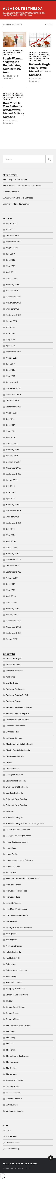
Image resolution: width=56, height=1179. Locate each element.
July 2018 (10, 327)
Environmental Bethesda (17, 786)
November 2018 (13, 302)
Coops (9, 762)
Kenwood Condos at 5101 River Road (22, 878)
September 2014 (13, 523)
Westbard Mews (13, 1092)
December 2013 (13, 559)
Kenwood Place (13, 897)
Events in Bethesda (14, 793)
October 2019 (12, 235)
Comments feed (13, 1142)
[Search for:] (28, 159)
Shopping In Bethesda (15, 988)
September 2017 (13, 351)
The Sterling (11, 1068)
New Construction (14, 946)
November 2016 (13, 394)
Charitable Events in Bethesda (19, 744)
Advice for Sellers (13, 51)
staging (9, 1000)
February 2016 (12, 449)
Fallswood (10, 811)
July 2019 (10, 254)
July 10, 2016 (9, 76)
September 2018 (13, 315)
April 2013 (10, 596)
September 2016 (13, 406)
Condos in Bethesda (15, 756)
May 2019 (10, 266)
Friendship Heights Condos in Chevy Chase (25, 823)
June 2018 (10, 333)
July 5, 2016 (34, 78)
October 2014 (12, 516)
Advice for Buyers (39, 53)
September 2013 (13, 571)
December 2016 (13, 388)
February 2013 (12, 608)
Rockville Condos (13, 982)
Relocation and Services (16, 970)
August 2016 (11, 412)
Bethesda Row (12, 731)
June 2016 (10, 425)
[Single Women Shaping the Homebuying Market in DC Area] (14, 39)
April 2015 (10, 498)
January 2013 (12, 614)
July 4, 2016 (8, 120)
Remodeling (11, 976)
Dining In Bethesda (14, 774)
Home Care (11, 848)
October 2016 (12, 400)
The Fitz (9, 1043)
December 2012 (13, 620)
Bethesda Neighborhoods (17, 719)
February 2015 (12, 504)
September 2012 (13, 633)
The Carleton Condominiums (18, 1025)
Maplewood (11, 921)
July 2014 (10, 529)
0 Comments (10, 77)
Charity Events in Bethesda (18, 750)
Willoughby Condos (15, 1111)
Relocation (10, 964)
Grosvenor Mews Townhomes (16, 203)
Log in (8, 1130)
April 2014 (10, 541)
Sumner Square (12, 1013)
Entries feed (11, 1136)
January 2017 (12, 382)
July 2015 (10, 486)
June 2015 (10, 492)
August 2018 (11, 321)
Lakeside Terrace (13, 903)
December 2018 (13, 296)
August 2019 (11, 247)
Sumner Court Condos (15, 1007)
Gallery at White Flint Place (18, 829)
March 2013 (11, 602)
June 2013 (10, 584)
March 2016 (11, 443)
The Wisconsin (12, 1074)
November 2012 (13, 627)
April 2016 (10, 437)
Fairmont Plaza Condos (16, 799)
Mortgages (11, 933)
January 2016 (12, 455)
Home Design (12, 854)
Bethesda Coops (13, 701)
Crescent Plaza (12, 768)
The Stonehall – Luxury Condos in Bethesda (22, 185)
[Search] (49, 159)
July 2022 (10, 229)
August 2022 (11, 223)
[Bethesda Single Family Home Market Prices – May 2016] (40, 40)
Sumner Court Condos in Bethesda (18, 197)
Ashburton (10, 676)
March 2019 (11, 278)
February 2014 (12, 553)
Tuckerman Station (14, 1080)
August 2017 (11, 357)
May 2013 (10, 590)
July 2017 (10, 364)
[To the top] (50, 1158)
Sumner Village (12, 1019)
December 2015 (13, 461)
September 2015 (13, 474)
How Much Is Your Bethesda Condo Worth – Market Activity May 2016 (13, 110)
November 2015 (13, 468)
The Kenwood (12, 1062)
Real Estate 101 (13, 958)
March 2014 (11, 547)
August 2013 (11, 578)
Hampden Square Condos (17, 842)
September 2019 (13, 241)
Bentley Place (12, 683)
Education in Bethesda (16, 780)
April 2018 (10, 345)
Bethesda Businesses (15, 689)
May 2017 (10, 376)
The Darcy (10, 1037)
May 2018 (10, 339)
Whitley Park (12, 1104)
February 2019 (12, 284)
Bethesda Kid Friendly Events (19, 707)
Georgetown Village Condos (18, 835)
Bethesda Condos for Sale (12, 98)
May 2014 (10, 535)
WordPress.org (13, 1148)
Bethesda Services (14, 738)
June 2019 (10, 260)
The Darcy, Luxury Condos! (15, 179)
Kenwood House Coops (16, 890)
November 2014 (13, 510)
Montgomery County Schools (19, 927)
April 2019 (10, 272)
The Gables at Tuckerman (17, 1056)
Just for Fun (11, 872)
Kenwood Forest (13, 884)
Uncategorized (12, 1086)
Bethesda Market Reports (12, 54)
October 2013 (12, 565)
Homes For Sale (13, 866)
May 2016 (10, 431)
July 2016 (10, 419)
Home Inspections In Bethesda (19, 860)
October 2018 (12, 308)
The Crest (10, 1031)
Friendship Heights (14, 817)
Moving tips (11, 939)
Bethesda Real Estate (39, 60)
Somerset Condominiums (17, 994)
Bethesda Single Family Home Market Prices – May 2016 (40, 69)
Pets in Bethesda (13, 952)
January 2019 (12, 290)
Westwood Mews (11, 191)
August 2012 (11, 639)
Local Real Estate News (16, 909)
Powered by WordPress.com (17, 1168)
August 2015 (11, 480)
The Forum (10, 1049)
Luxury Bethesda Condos (17, 915)
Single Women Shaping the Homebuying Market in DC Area (12, 65)
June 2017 (10, 370)
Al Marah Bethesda (14, 670)
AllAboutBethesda (23, 8)
